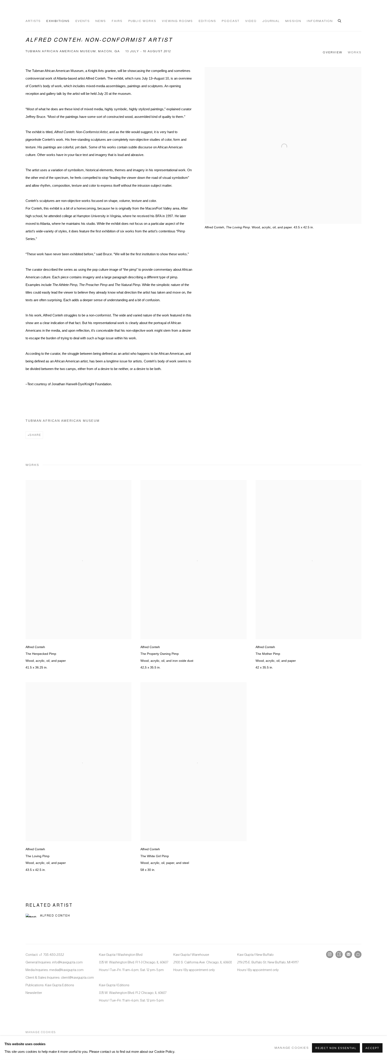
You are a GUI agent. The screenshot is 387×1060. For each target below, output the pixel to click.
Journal (271, 21)
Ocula (357, 954)
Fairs (117, 21)
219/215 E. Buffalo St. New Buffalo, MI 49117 (268, 962)
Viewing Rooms (177, 21)
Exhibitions (58, 21)
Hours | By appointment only (194, 970)
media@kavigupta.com (66, 970)
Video (251, 21)
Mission (293, 21)
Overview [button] (332, 52)
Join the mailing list (348, 954)
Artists (33, 21)
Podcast (230, 21)
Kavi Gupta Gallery (48, 11)
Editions (207, 21)
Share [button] (35, 435)
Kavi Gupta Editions (59, 985)
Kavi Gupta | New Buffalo (255, 954)
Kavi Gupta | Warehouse (191, 954)
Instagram (329, 954)
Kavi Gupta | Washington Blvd (120, 954)
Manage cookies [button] (41, 1032)
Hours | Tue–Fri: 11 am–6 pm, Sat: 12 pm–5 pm (131, 970)
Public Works (142, 21)
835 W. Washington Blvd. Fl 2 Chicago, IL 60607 (132, 993)
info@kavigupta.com (67, 962)
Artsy (339, 954)
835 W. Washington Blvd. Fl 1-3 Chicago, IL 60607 (133, 962)
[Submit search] (340, 20)
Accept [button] (372, 1048)
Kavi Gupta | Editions (114, 985)
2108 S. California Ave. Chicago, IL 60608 (202, 962)
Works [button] (354, 52)
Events (82, 21)
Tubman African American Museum (63, 420)
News (100, 21)
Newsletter (34, 993)
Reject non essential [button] (336, 1048)
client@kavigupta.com (77, 977)
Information (320, 21)
